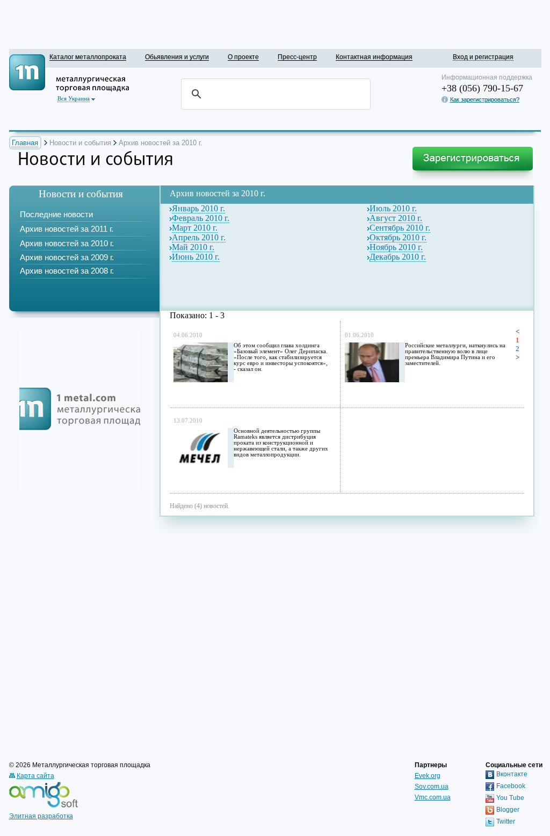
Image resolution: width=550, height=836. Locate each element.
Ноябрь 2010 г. (396, 247)
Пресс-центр (297, 56)
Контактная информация (374, 56)
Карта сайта (35, 776)
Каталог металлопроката (87, 56)
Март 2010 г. (195, 227)
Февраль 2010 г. (200, 218)
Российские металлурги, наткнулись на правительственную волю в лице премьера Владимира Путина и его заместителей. (455, 354)
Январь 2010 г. (198, 208)
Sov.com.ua (431, 786)
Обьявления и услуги (177, 56)
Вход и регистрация (483, 56)
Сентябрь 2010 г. (400, 227)
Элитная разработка (41, 816)
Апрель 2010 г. (199, 237)
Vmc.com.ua (433, 797)
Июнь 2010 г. (196, 256)
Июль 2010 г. (393, 208)
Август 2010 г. (396, 218)
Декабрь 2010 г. (398, 256)
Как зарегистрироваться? (484, 99)
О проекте (243, 56)
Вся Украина (73, 98)
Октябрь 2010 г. (398, 237)
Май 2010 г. (193, 247)
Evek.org (427, 776)
